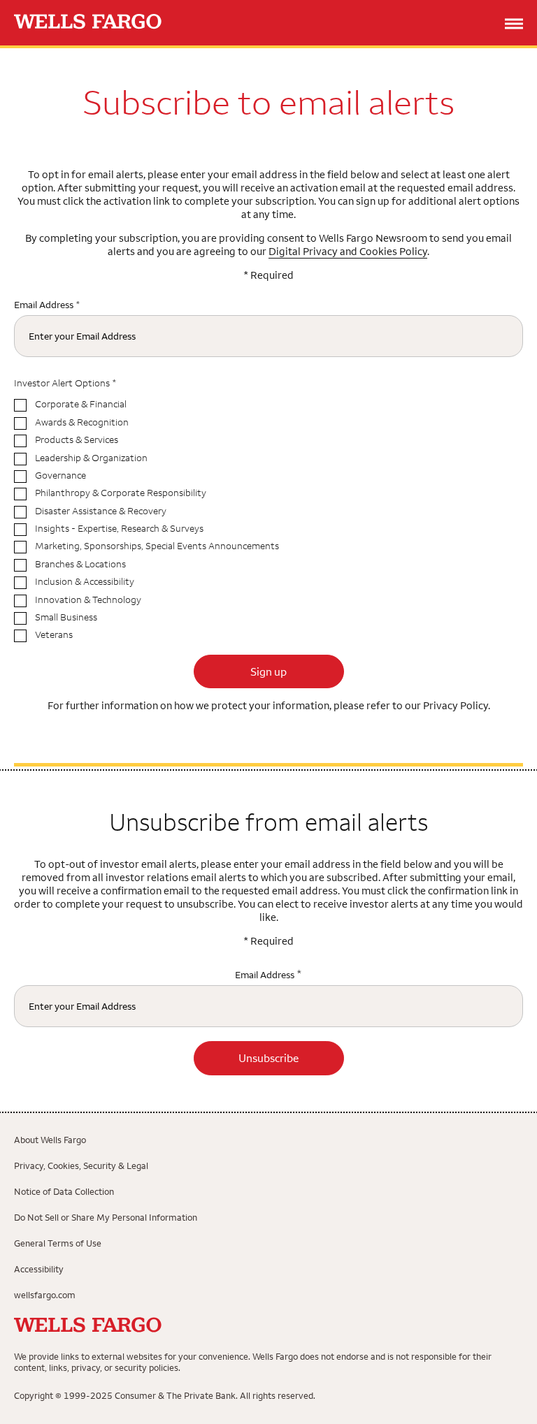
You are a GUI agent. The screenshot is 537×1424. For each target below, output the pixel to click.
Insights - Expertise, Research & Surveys (119, 528)
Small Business (66, 617)
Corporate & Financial (81, 404)
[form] (268, 941)
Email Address (43, 305)
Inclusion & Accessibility (84, 581)
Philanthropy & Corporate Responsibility (120, 493)
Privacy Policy (455, 705)
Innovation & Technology (88, 600)
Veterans (54, 635)
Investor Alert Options (62, 383)
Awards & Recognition (82, 422)
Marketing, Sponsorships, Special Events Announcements (157, 546)
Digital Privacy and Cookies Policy (347, 251)
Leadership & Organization (91, 458)
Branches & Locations (80, 564)
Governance (60, 475)
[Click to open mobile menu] (514, 24)
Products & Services (76, 440)
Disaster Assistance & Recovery (100, 511)
